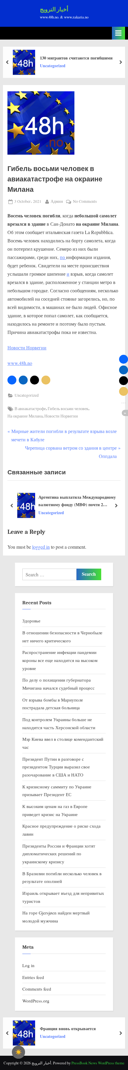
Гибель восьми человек (68, 408)
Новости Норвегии (26, 347)
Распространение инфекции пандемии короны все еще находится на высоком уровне (60, 660)
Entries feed (33, 977)
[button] (11, 380)
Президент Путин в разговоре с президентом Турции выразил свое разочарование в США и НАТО (56, 767)
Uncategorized (52, 66)
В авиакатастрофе (30, 408)
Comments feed (36, 989)
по (63, 257)
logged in (41, 547)
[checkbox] (18, 1052)
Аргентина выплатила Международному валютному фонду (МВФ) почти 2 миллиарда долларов (77, 501)
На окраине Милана (25, 416)
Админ (57, 201)
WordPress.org (35, 1001)
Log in (28, 965)
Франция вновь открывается (68, 1028)
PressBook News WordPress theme (97, 1063)
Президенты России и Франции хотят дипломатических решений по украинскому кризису (58, 854)
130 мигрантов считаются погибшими (76, 57)
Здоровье (31, 621)
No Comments (85, 201)
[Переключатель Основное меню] (118, 33)
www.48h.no (19, 363)
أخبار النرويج (54, 9)
